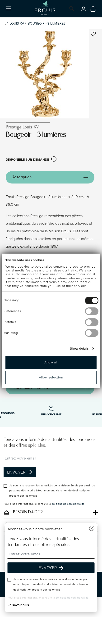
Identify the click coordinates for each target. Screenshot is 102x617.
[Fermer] (92, 528)
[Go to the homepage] (45, 8)
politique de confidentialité (67, 504)
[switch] (91, 311)
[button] (54, 159)
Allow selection (51, 377)
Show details (79, 349)
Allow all (51, 362)
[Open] (71, 8)
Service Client (51, 414)
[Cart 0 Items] (93, 9)
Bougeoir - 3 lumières (46, 23)
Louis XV (16, 23)
